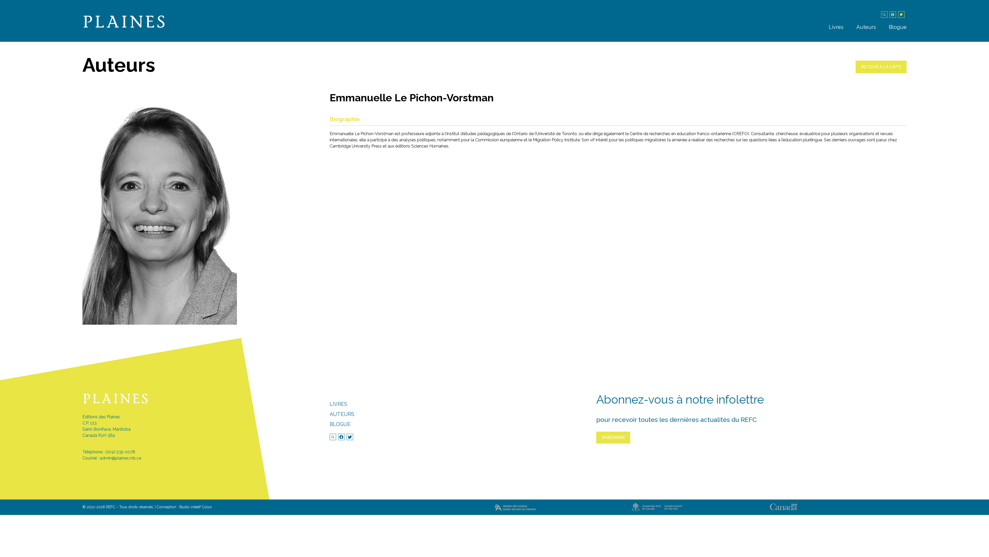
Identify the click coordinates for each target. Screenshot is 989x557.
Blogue (898, 27)
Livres (836, 27)
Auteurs (866, 27)
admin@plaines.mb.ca (120, 458)
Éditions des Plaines (101, 416)
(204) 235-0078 (120, 451)
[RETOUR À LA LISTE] (881, 71)
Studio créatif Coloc (195, 507)
